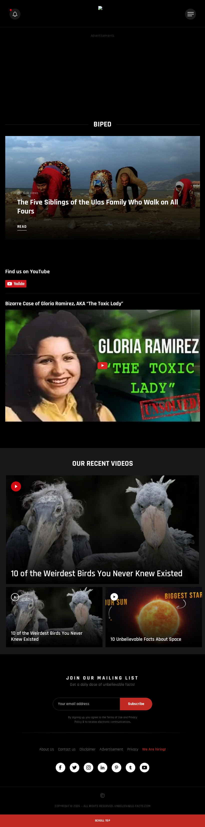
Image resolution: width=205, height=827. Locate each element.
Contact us (67, 749)
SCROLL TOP (102, 820)
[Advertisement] (102, 74)
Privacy (132, 749)
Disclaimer (88, 749)
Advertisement (111, 749)
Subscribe (136, 703)
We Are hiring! (154, 749)
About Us (46, 749)
